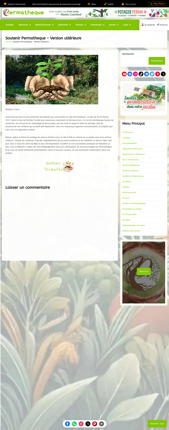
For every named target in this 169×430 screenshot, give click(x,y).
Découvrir (143, 271)
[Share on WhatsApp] (74, 423)
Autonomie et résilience (133, 154)
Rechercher (128, 54)
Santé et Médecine (131, 165)
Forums (125, 198)
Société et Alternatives (133, 176)
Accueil (8, 42)
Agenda (126, 187)
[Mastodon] (152, 74)
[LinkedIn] (146, 74)
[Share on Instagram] (81, 423)
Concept (126, 138)
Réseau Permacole (131, 231)
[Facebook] (130, 74)
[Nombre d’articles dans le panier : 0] (157, 3)
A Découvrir (127, 132)
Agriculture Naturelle (132, 149)
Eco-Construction (130, 159)
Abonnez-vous (157, 423)
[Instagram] (135, 74)
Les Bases (126, 181)
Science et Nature (130, 170)
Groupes (126, 220)
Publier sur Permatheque (134, 203)
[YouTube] (124, 74)
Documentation (129, 143)
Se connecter (150, 25)
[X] (163, 74)
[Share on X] (87, 423)
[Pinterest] (157, 74)
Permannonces (129, 192)
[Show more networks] (101, 423)
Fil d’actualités (129, 214)
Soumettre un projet (131, 209)
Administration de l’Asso (133, 225)
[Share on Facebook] (67, 423)
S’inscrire (164, 25)
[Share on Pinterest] (94, 423)
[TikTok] (141, 74)
